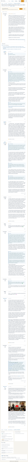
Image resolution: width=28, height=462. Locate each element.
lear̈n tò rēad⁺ (10, 367)
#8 (25, 231)
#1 (25, 13)
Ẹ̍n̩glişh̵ (13, 364)
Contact (17, 459)
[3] (22, 367)
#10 (25, 291)
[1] (21, 362)
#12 (25, 345)
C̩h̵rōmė (10, 363)
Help (24, 459)
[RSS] (26, 459)
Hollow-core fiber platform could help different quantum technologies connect (13, 46)
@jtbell (9, 320)
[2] (16, 363)
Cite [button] (24, 137)
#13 (25, 386)
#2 (25, 51)
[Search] (26, 1)
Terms (21, 459)
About (19, 459)
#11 (25, 298)
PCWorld (11, 368)
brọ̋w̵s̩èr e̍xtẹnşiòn (13, 363)
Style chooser (3, 459)
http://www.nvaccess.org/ (21, 39)
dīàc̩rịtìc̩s (10, 364)
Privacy (23, 459)
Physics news (3, 45)
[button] (10, 1)
